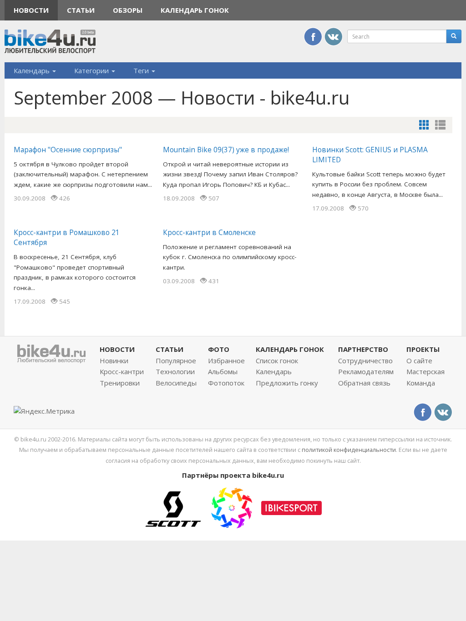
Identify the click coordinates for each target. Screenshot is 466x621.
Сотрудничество (365, 360)
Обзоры (127, 10)
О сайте (419, 360)
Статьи (81, 10)
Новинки (114, 360)
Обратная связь (364, 382)
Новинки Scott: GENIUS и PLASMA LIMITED (370, 155)
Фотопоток (226, 382)
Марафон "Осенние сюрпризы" (68, 150)
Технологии (175, 371)
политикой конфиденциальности (349, 450)
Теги (142, 70)
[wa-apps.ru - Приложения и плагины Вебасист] (231, 506)
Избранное (226, 360)
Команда (420, 382)
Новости (31, 10)
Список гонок (277, 360)
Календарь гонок (195, 10)
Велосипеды (176, 382)
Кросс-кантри (122, 371)
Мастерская (425, 371)
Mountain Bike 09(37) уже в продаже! (226, 150)
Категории (92, 70)
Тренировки (120, 382)
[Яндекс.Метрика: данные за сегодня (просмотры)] (44, 411)
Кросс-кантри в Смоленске (209, 232)
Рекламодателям (366, 371)
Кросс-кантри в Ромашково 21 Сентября (67, 237)
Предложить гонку (287, 382)
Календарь (32, 70)
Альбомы (223, 371)
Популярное (176, 360)
